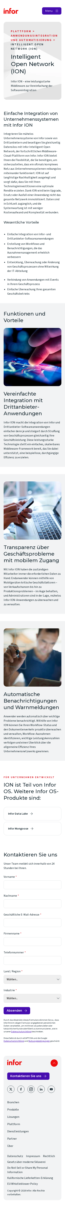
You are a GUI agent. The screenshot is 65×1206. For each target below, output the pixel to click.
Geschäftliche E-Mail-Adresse (21, 915)
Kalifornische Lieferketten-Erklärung (30, 1178)
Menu (49, 11)
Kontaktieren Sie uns (25, 1076)
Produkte (13, 1110)
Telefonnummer (14, 952)
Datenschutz (15, 1156)
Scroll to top (54, 1063)
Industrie (9, 990)
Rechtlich (49, 1156)
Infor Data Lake (18, 814)
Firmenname (12, 934)
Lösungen (13, 1117)
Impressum (33, 1156)
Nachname (10, 896)
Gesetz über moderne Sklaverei (26, 1162)
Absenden (14, 1010)
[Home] (11, 11)
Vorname (9, 877)
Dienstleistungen (18, 1131)
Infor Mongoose (18, 829)
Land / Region (12, 971)
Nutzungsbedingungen (39, 1041)
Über (10, 1146)
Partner (12, 1139)
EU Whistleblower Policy (22, 1184)
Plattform (21, 31)
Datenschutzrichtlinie (21, 1031)
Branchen (13, 1102)
